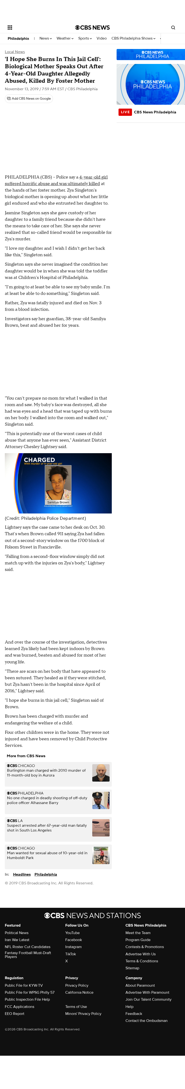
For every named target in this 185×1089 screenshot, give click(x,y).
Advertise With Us (141, 954)
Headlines (22, 874)
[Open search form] (173, 27)
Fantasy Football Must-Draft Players (28, 955)
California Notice (79, 992)
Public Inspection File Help (27, 999)
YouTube (72, 933)
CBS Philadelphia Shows (132, 38)
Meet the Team (138, 933)
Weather (64, 38)
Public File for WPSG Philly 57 (29, 992)
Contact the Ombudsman (147, 1021)
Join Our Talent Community (149, 999)
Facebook (73, 940)
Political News (16, 933)
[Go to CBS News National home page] (92, 27)
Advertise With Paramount (147, 992)
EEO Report (14, 1014)
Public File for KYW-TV (24, 985)
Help (129, 1007)
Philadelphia (18, 38)
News (45, 38)
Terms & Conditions (142, 961)
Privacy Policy (76, 985)
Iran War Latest (17, 940)
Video (102, 38)
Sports (84, 38)
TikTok (70, 954)
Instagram (73, 947)
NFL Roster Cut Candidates (27, 947)
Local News (15, 52)
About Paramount (140, 985)
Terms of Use (76, 1007)
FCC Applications (19, 1007)
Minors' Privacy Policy (83, 1014)
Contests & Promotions (145, 947)
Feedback (134, 1014)
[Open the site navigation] (36, 27)
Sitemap (132, 968)
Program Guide (138, 940)
